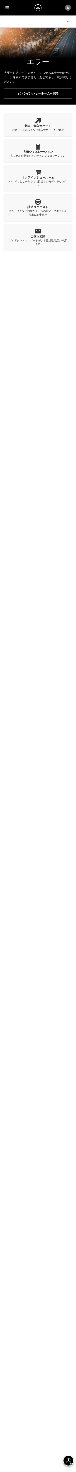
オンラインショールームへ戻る (38, 93)
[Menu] (7, 7)
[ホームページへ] (38, 8)
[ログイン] (68, 7)
